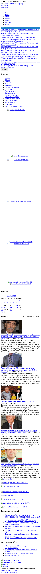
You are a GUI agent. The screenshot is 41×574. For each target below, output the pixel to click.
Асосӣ (7, 13)
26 (11, 310)
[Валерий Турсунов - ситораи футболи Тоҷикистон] (11, 462)
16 (2, 307)
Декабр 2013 (11, 296)
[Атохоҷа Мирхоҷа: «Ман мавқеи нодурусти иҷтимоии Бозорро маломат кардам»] (11, 366)
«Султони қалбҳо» (11, 548)
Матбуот (8, 83)
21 (17, 307)
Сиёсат (7, 78)
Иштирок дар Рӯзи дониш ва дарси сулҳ (19, 515)
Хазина (7, 20)
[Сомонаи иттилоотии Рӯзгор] (12, 4)
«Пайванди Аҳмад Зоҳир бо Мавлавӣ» (19, 553)
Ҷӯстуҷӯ (8, 22)
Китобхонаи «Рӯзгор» (13, 99)
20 (14, 307)
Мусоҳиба (8, 104)
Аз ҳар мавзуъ (10, 102)
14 (17, 305)
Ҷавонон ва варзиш (12, 97)
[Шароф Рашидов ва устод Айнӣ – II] (11, 399)
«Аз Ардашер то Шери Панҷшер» (17, 546)
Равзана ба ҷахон (11, 100)
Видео (7, 18)
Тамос (7, 24)
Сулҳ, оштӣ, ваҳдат (12, 95)
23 (2, 310)
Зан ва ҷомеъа (10, 93)
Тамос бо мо (5, 570)
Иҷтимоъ (8, 85)
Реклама (14, 570)
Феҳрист (4, 69)
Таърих (7, 80)
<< (2, 296)
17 (5, 307)
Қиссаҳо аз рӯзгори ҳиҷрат (14, 106)
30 (2, 312)
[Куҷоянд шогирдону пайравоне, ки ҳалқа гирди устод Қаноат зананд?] (11, 429)
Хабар (7, 15)
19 (11, 307)
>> (20, 296)
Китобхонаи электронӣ (5, 6)
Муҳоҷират (9, 89)
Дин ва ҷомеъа (10, 91)
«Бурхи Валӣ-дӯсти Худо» (14, 555)
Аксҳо (7, 17)
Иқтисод (8, 82)
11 (7, 305)
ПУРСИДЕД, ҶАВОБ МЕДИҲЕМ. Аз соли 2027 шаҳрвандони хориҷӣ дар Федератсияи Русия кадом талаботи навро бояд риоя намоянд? (22, 519)
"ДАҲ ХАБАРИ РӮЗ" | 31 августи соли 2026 (21, 538)
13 (14, 305)
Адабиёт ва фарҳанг (12, 87)
